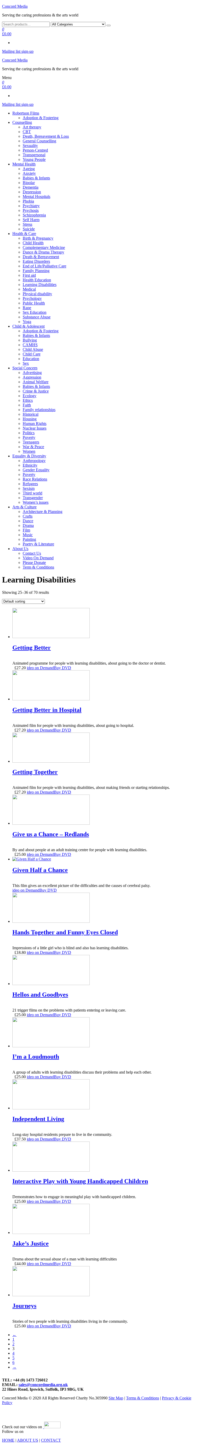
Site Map (116, 1398)
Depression (32, 192)
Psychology (32, 298)
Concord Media (15, 6)
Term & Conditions (38, 567)
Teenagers (31, 442)
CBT (27, 131)
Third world (32, 493)
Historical (30, 414)
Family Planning (36, 270)
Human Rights (34, 423)
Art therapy (32, 127)
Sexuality (30, 145)
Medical (29, 289)
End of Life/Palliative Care (44, 266)
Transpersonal (34, 155)
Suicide (29, 229)
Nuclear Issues (34, 428)
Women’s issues (35, 502)
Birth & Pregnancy (38, 238)
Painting (29, 539)
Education (31, 358)
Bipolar (29, 182)
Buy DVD (62, 668)
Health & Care (24, 233)
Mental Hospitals (36, 196)
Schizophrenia (34, 215)
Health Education (37, 280)
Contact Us (32, 553)
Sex (26, 363)
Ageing (29, 169)
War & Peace (33, 447)
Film (26, 530)
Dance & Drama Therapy (43, 252)
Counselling (22, 122)
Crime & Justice (36, 391)
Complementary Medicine (44, 247)
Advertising (32, 372)
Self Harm (31, 219)
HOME (8, 1440)
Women (29, 451)
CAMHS (30, 345)
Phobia (28, 201)
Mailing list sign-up (18, 51)
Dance (28, 521)
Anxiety (29, 173)
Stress (27, 224)
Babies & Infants (36, 178)
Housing (30, 419)
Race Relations (35, 479)
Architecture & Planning (42, 511)
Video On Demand (38, 558)
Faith (27, 405)
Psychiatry (31, 206)
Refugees (30, 484)
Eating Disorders (36, 261)
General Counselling (39, 141)
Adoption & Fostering (41, 118)
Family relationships (39, 409)
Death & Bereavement (41, 257)
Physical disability (37, 294)
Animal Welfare (35, 382)
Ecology (29, 396)
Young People (34, 159)
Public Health (34, 303)
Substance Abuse (37, 317)
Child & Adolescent (28, 326)
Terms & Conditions (142, 1398)
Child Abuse (33, 349)
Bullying (30, 340)
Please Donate (34, 562)
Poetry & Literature (38, 544)
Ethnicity (30, 465)
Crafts (27, 516)
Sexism (29, 488)
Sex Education (34, 312)
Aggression (32, 377)
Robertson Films (25, 113)
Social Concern (24, 368)
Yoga (27, 321)
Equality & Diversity (29, 456)
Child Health (33, 243)
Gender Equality (36, 470)
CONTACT (51, 1440)
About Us (20, 548)
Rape (27, 308)
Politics (29, 433)
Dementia (30, 187)
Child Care (31, 354)
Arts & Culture (24, 507)
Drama (28, 525)
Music (28, 535)
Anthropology (34, 460)
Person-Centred (35, 150)
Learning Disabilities (39, 284)
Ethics (28, 400)
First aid (29, 275)
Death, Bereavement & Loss (46, 136)
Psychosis (31, 210)
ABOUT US (27, 1440)
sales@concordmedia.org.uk (43, 1384)
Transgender (33, 497)
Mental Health (24, 164)
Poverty (29, 437)
